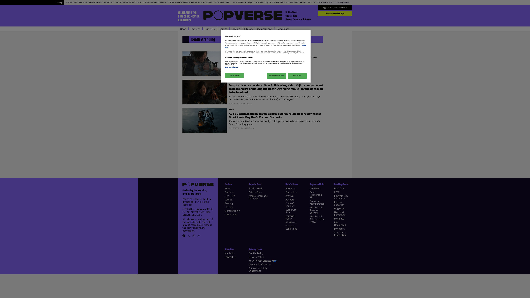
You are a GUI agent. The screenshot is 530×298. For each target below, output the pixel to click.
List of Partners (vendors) (231, 67)
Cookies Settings (234, 75)
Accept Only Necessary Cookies (277, 75)
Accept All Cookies (297, 75)
